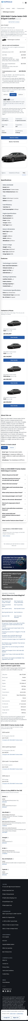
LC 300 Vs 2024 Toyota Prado (9, 921)
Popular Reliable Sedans (8, 944)
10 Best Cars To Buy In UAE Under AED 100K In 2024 (13, 654)
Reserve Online (14, 137)
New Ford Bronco (18, 612)
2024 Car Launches (7, 948)
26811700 (4, 819)
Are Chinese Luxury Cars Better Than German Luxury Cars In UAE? (13, 643)
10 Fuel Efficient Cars (7, 901)
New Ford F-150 (5, 616)
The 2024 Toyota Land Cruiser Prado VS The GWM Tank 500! (13, 628)
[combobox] (14, 39)
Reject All (15, 1017)
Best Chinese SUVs (7, 952)
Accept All (6, 1017)
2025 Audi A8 (5, 732)
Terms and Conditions (8, 970)
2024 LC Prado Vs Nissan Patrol (10, 928)
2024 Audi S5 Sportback (9, 747)
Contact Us (5, 963)
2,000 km (13, 94)
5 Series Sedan (20, 8)
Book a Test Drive (14, 141)
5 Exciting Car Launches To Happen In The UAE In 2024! (13, 632)
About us (4, 960)
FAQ (24, 173)
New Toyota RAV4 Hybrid (6, 605)
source (12, 91)
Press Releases (6, 982)
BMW (13, 8)
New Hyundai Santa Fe (7, 612)
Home (2, 8)
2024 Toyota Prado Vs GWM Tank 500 (11, 913)
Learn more (13, 1013)
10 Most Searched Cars (8, 890)
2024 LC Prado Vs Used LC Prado (10, 925)
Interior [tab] (12, 447)
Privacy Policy (5, 967)
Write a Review (6, 536)
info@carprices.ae (7, 989)
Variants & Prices (14, 173)
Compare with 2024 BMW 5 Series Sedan (12, 740)
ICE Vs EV (4, 940)
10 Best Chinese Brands (8, 894)
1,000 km (5, 94)
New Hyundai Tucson (19, 608)
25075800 (4, 832)
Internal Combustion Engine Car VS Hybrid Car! (13, 639)
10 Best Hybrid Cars (7, 905)
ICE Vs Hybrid (5, 937)
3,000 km (20, 94)
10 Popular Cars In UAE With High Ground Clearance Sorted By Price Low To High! (12, 636)
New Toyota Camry (7, 608)
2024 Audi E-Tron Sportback (10, 761)
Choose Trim (4, 37)
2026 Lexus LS (6, 776)
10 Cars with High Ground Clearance (11, 886)
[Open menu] (26, 2)
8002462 (4, 802)
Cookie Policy (5, 974)
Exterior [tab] (4, 447)
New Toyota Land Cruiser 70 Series (6, 601)
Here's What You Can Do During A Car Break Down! (13, 647)
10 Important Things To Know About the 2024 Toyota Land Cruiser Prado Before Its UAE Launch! (13, 624)
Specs (3, 173)
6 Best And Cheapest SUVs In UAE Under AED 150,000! (13, 651)
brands (8, 8)
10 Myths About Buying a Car (9, 898)
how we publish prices (11, 34)
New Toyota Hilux (18, 605)
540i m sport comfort (8, 12)
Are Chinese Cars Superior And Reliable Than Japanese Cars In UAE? (13, 658)
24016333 (4, 825)
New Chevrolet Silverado (18, 616)
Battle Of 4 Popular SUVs (8, 917)
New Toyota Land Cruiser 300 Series (18, 601)
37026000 (4, 853)
